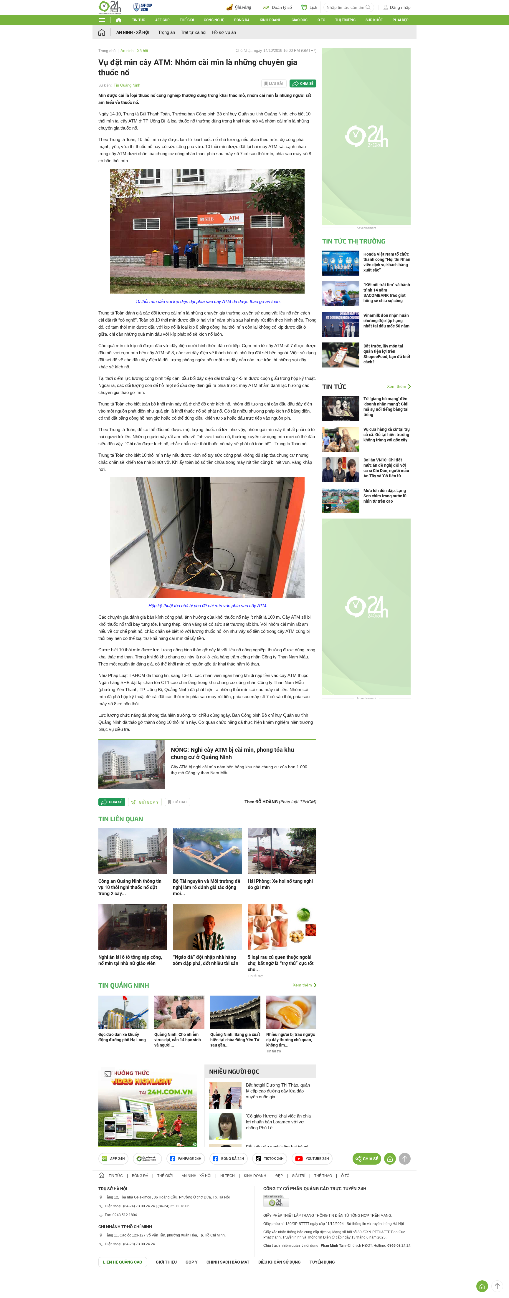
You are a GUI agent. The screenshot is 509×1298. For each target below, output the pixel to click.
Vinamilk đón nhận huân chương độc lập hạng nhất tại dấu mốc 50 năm (386, 320)
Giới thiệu (166, 1262)
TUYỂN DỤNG (322, 1262)
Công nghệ (214, 20)
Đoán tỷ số (282, 7)
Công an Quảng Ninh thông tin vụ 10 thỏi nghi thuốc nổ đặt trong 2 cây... (129, 887)
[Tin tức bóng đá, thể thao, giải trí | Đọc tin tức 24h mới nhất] (109, 6)
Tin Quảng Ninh (127, 85)
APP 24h (117, 1159)
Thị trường (345, 20)
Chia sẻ (306, 84)
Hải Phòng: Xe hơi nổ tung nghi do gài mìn (280, 884)
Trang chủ (106, 51)
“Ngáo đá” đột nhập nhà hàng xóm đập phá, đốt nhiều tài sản (205, 960)
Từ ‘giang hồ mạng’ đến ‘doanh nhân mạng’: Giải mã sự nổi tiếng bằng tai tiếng (386, 406)
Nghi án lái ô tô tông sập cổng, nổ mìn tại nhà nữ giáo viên (130, 960)
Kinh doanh (271, 20)
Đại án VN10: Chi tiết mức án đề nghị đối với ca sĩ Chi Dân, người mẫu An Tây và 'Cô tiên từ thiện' (386, 468)
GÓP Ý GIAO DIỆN (17, 1281)
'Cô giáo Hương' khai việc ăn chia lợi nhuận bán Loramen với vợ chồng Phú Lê (278, 1121)
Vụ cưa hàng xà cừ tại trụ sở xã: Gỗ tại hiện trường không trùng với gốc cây (386, 434)
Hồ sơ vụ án (224, 32)
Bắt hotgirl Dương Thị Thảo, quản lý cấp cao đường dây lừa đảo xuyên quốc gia (278, 1090)
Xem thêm (302, 985)
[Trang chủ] (107, 32)
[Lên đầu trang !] (497, 1286)
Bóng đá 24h (232, 1159)
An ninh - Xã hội (132, 32)
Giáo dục (300, 20)
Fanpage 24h (189, 1159)
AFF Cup (162, 20)
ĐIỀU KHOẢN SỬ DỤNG (279, 1262)
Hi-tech (227, 1176)
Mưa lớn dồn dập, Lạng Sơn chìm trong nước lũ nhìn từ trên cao (384, 496)
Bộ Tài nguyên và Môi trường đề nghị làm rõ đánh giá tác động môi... (206, 887)
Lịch (313, 7)
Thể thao (323, 1176)
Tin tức (138, 20)
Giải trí (298, 1176)
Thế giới (187, 20)
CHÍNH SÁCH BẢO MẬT (227, 1262)
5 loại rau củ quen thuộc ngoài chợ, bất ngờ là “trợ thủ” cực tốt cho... (280, 963)
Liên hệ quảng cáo (122, 1262)
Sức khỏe (374, 20)
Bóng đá (241, 20)
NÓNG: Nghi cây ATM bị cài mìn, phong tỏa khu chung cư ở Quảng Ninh (232, 753)
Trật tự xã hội (193, 32)
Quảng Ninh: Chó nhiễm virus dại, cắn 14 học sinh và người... (177, 1039)
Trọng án (166, 32)
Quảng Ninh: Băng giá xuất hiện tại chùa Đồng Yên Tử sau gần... (235, 1039)
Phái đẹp (401, 20)
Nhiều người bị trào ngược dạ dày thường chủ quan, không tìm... (290, 1039)
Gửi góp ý (149, 802)
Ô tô (321, 20)
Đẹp (279, 1176)
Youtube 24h (317, 1159)
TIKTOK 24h (274, 1159)
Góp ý (192, 1262)
